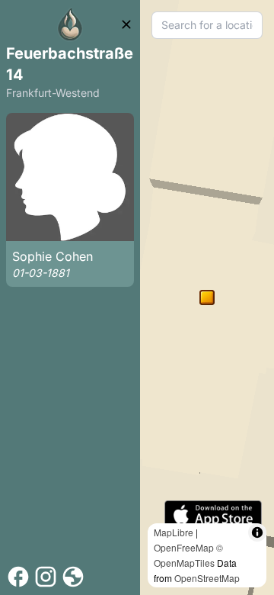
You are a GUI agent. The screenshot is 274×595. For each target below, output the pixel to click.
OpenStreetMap (207, 577)
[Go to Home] (70, 24)
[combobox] (207, 25)
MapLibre (173, 532)
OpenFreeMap (184, 547)
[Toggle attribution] (257, 532)
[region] (207, 297)
